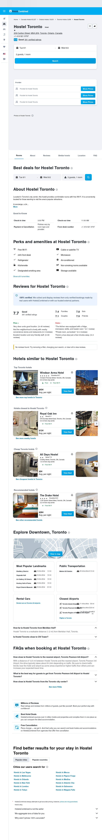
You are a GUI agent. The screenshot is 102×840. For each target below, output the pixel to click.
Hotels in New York (22, 783)
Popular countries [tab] (40, 759)
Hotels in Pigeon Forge (65, 776)
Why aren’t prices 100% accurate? (30, 817)
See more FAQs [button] (55, 687)
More (15, 206)
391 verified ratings (33, 39)
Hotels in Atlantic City (65, 783)
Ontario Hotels (44, 19)
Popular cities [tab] (21, 759)
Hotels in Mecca (62, 772)
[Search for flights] (4, 18)
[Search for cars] (4, 29)
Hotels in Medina (63, 779)
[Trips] (4, 46)
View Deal (68, 391)
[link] (29, 397)
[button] (4, 11)
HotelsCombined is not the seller (29, 808)
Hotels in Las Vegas (22, 772)
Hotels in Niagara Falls (65, 790)
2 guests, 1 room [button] (23, 54)
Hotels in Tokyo (20, 790)
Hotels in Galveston (64, 786)
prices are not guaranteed (68, 801)
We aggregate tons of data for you (29, 813)
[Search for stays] (4, 23)
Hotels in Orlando (21, 779)
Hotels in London (21, 786)
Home (16, 19)
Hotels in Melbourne (22, 776)
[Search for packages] (4, 34)
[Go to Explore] (4, 39)
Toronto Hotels (62, 19)
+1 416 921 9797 (21, 36)
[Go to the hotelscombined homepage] (18, 11)
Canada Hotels (26, 19)
